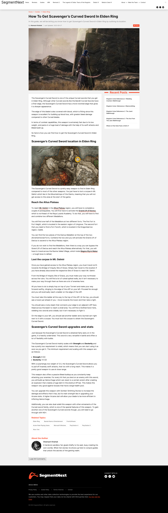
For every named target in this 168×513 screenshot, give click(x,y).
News (27, 2)
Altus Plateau (59, 208)
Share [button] (137, 25)
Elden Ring (36, 421)
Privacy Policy (33, 489)
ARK (48, 2)
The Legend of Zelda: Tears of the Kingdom (76, 2)
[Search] (165, 2)
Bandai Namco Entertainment (53, 421)
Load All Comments (37, 459)
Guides (42, 2)
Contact (143, 2)
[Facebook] (160, 7)
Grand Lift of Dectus (87, 211)
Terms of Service (58, 489)
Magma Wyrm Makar (89, 251)
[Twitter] (157, 7)
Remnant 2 (56, 2)
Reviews (34, 2)
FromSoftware (71, 421)
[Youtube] (163, 7)
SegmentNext (12, 2)
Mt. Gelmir (43, 208)
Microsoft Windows (60, 425)
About (123, 2)
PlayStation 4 (74, 425)
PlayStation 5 (86, 425)
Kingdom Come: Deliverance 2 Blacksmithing (120, 106)
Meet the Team (133, 2)
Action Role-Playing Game (41, 425)
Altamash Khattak (36, 25)
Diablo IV (96, 2)
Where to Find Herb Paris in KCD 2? (117, 126)
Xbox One (36, 429)
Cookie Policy (45, 489)
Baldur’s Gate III (107, 2)
